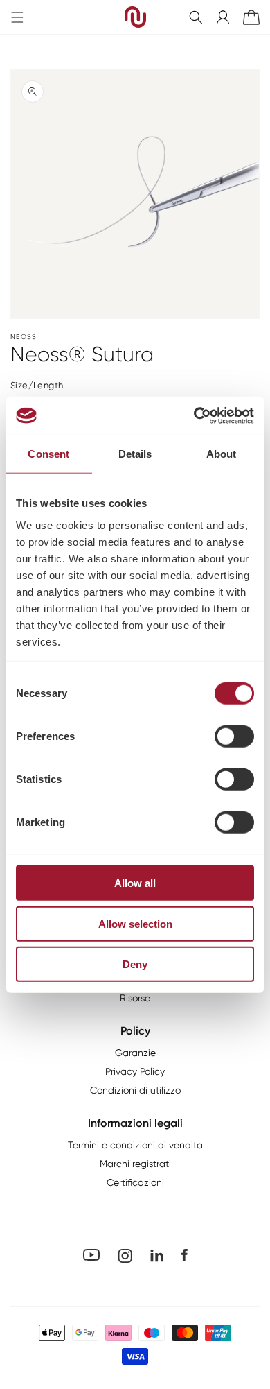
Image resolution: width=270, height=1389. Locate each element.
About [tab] (221, 454)
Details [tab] (135, 454)
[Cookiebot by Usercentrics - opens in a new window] (194, 415)
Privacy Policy (135, 1071)
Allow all (135, 883)
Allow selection (135, 923)
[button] (196, 17)
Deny (135, 964)
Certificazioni (135, 1182)
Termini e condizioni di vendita (135, 1144)
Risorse (135, 997)
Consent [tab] (48, 454)
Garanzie (135, 1052)
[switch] (234, 736)
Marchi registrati (135, 1163)
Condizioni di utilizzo (135, 1090)
